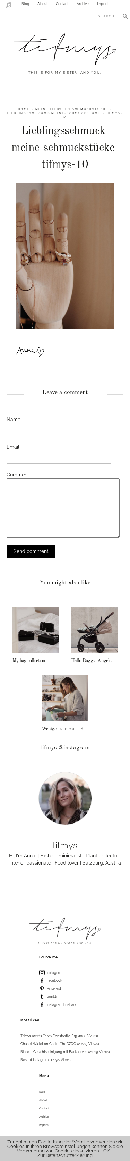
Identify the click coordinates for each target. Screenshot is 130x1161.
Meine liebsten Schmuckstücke (72, 109)
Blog (25, 4)
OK (106, 1150)
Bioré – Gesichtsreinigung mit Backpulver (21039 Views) (65, 1052)
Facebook (54, 980)
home (24, 109)
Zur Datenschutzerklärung (65, 1155)
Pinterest (54, 988)
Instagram (54, 973)
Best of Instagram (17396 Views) (45, 1060)
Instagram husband (62, 1005)
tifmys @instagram (65, 748)
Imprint (103, 4)
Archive (83, 4)
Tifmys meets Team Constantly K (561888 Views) (59, 1036)
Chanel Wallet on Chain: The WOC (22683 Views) (59, 1044)
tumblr (52, 996)
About (42, 4)
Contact (62, 4)
